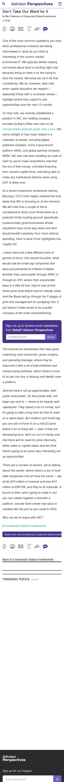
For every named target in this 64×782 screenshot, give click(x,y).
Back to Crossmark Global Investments (27, 559)
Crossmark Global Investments (40, 16)
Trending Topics (16, 579)
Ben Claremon (13, 16)
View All (34, 579)
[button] (4, 29)
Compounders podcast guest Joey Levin (28, 129)
